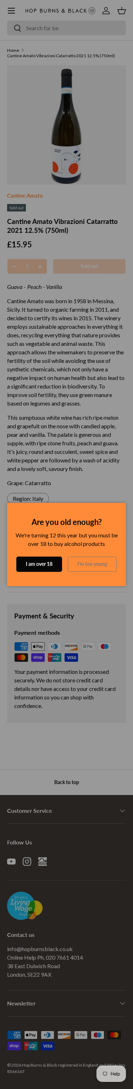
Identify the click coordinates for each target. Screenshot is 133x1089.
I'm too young (92, 564)
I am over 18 (39, 564)
